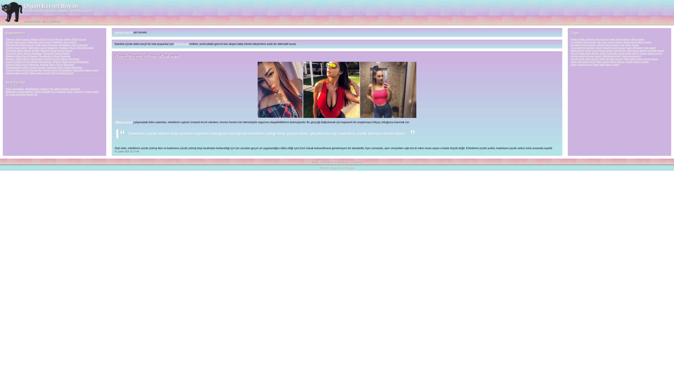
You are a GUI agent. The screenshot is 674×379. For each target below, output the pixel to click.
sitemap (357, 161)
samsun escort (124, 32)
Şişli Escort (181, 43)
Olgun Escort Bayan (51, 6)
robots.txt (341, 161)
